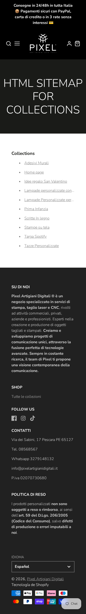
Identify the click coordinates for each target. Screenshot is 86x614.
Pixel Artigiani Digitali (45, 579)
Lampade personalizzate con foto (51, 190)
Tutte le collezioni (26, 396)
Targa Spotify (35, 236)
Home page (34, 172)
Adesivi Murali (36, 163)
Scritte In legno (36, 218)
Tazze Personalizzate (41, 245)
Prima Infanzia (36, 209)
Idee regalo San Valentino (45, 181)
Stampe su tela (36, 227)
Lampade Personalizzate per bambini (55, 200)
